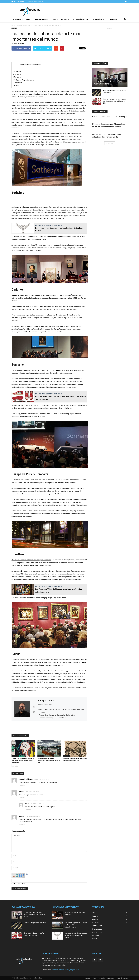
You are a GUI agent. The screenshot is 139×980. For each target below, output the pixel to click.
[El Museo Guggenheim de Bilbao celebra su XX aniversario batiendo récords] (57, 925)
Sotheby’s (17, 71)
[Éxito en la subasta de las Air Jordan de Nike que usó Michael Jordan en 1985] (96, 101)
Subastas (17, 19)
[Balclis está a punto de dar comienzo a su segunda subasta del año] (49, 748)
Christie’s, (15, 295)
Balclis (16, 85)
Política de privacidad (98, 978)
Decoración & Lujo (80, 19)
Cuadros (95, 916)
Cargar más (109, 143)
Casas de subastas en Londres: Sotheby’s (109, 117)
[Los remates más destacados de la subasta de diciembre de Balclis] (57, 936)
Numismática (98, 19)
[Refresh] (27, 874)
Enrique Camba (19, 43)
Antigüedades (41, 19)
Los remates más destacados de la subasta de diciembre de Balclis (76, 935)
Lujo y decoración (98, 932)
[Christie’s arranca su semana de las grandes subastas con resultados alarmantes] (23, 748)
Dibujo (94, 939)
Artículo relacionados (20, 736)
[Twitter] (125, 1)
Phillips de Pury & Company (23, 80)
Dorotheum (17, 83)
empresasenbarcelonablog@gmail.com (65, 970)
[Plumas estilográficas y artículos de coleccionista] (96, 92)
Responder (22, 785)
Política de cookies (121, 978)
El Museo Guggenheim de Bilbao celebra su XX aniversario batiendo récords (76, 925)
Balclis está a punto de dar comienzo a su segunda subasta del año (49, 761)
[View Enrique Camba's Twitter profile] (34, 707)
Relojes (64, 19)
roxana (22, 792)
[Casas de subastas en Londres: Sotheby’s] (57, 915)
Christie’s (17, 74)
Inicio (13, 25)
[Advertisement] (87, 11)
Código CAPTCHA (18, 883)
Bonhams (17, 77)
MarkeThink (38, 978)
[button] (124, 19)
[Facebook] (122, 1)
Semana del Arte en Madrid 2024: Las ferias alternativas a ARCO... (34, 914)
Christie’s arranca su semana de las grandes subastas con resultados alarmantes (23, 761)
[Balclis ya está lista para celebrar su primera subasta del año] (75, 748)
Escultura (95, 935)
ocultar (38, 64)
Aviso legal (110, 978)
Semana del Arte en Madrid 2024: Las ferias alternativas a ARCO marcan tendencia (109, 81)
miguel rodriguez (26, 779)
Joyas (53, 19)
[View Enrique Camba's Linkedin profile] (34, 712)
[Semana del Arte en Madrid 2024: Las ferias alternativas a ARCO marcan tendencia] (17, 915)
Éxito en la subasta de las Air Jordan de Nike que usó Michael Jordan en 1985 (114, 101)
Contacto (113, 19)
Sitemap (87, 978)
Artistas (95, 919)
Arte (28, 19)
